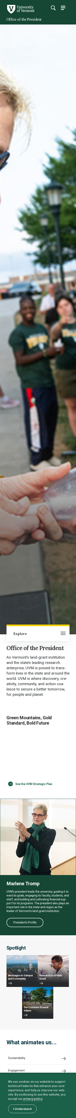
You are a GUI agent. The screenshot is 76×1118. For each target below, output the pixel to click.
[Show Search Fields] (53, 8)
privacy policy (33, 1098)
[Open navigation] (63, 634)
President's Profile (24, 922)
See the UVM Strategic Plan (33, 783)
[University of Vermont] (20, 12)
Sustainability (16, 1058)
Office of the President (24, 19)
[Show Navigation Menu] (63, 8)
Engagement (16, 1070)
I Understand (22, 1108)
